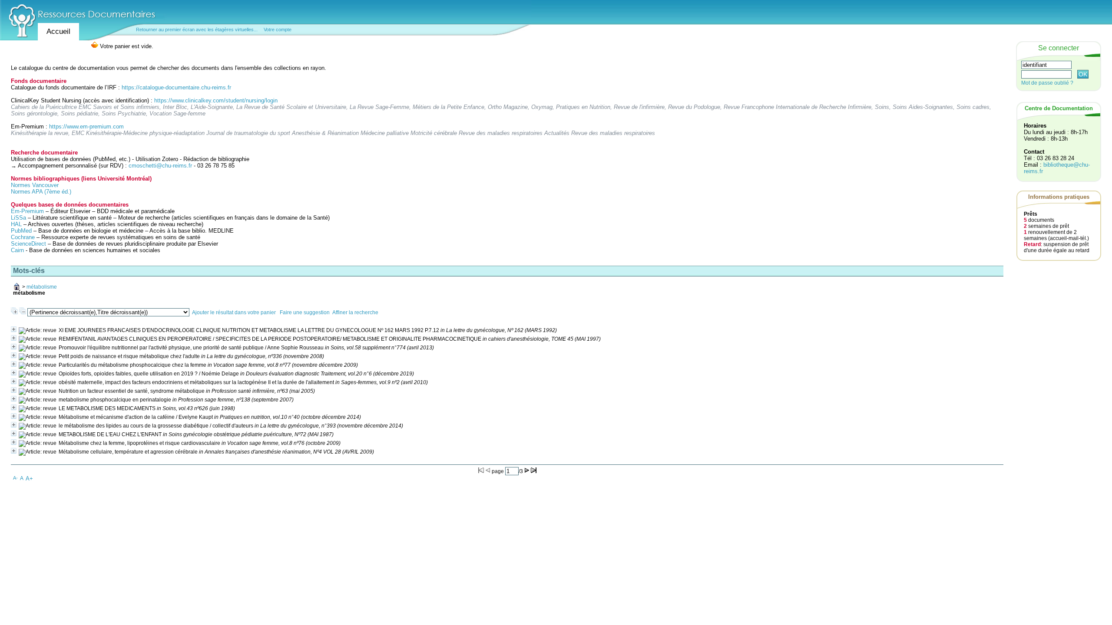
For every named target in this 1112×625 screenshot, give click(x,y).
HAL (17, 224)
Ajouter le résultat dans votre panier (234, 312)
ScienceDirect (28, 243)
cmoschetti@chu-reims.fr (160, 165)
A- (15, 477)
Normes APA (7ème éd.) (41, 191)
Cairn (17, 250)
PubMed (21, 230)
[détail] (14, 329)
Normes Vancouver (35, 185)
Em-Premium (27, 211)
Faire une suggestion (305, 312)
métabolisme (41, 287)
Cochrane (23, 237)
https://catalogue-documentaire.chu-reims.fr (176, 87)
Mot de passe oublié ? (1047, 83)
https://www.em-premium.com (86, 126)
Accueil (58, 31)
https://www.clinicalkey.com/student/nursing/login (216, 100)
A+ (29, 478)
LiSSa (18, 217)
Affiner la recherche (355, 312)
